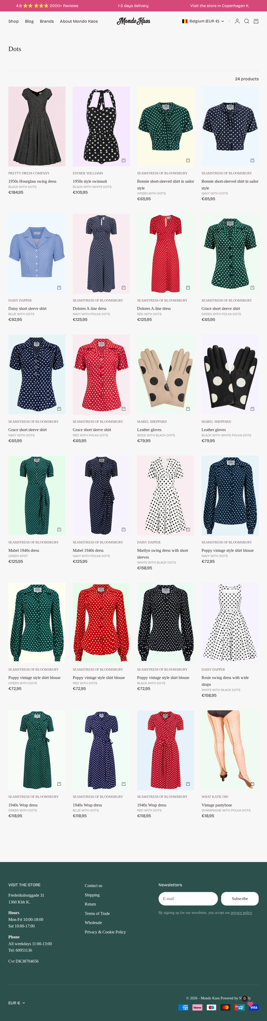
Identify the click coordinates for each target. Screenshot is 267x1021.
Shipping (92, 895)
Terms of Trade (97, 913)
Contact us (93, 885)
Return (90, 904)
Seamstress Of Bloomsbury (162, 173)
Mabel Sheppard (152, 422)
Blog (29, 21)
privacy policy (241, 912)
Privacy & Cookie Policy (105, 932)
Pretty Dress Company (29, 173)
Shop (13, 21)
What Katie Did (215, 797)
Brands (47, 21)
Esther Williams (88, 173)
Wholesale (93, 922)
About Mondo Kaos (79, 21)
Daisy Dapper (20, 300)
